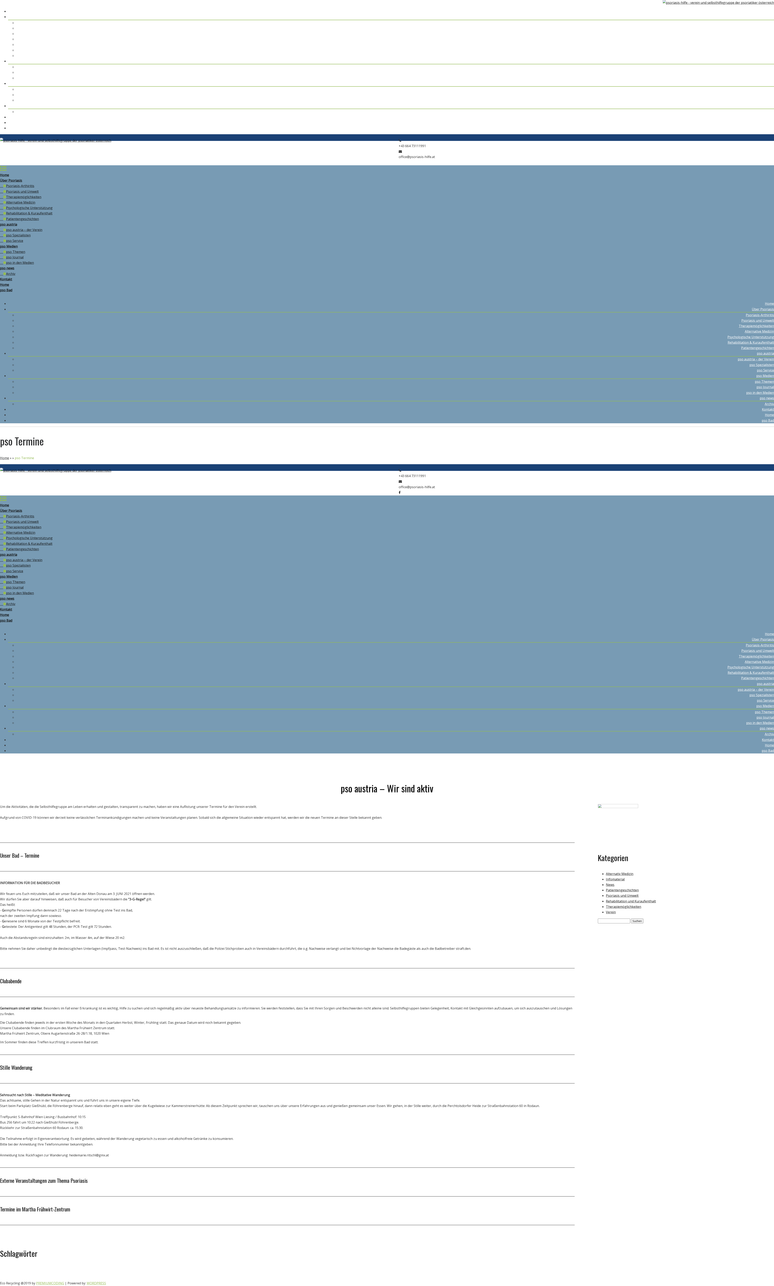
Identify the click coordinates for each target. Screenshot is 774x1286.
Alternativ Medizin (619, 874)
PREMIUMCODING (50, 1283)
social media (90, 1277)
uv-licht (146, 1277)
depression (258, 1270)
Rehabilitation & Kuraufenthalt (751, 50)
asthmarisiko (76, 1270)
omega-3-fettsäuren (626, 1270)
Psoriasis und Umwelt (757, 28)
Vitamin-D (181, 1277)
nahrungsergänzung (550, 1270)
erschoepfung (345, 1270)
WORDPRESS (96, 1283)
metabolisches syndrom (508, 1270)
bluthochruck (230, 1270)
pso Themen (764, 89)
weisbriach (264, 1277)
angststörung (52, 1269)
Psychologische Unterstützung (750, 44)
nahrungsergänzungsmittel (585, 1270)
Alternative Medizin (759, 39)
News (610, 884)
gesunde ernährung (364, 1270)
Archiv (769, 111)
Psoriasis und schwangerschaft (729, 1270)
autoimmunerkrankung (115, 1269)
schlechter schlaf (32, 1277)
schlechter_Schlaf (51, 1277)
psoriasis (650, 1270)
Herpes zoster (440, 1270)
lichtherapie (485, 1270)
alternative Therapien (23, 1270)
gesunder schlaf (384, 1270)
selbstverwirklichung (72, 1277)
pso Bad (768, 128)
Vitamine (250, 1277)
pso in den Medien (760, 100)
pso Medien (765, 83)
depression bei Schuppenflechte (285, 1270)
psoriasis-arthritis (673, 1270)
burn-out (243, 1270)
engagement (331, 1270)
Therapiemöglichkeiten (756, 33)
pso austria (765, 61)
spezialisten (104, 1277)
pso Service (765, 78)
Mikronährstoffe (530, 1270)
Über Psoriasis (763, 17)
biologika (158, 1269)
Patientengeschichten (757, 55)
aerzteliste (5, 1270)
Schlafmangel (11, 1277)
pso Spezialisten (761, 72)
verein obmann (162, 1277)
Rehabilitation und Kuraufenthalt (631, 901)
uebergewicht (125, 1277)
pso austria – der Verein (756, 67)
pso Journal (765, 95)
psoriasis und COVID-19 (701, 1270)
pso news (767, 106)
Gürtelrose (398, 1270)
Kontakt (768, 117)
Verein (611, 912)
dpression (318, 1270)
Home (769, 11)
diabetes (307, 1270)
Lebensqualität (461, 1270)
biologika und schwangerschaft (196, 1270)
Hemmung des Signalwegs (418, 1270)
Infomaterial (615, 879)
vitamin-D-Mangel (217, 1276)
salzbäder (751, 1270)
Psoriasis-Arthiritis (760, 23)
